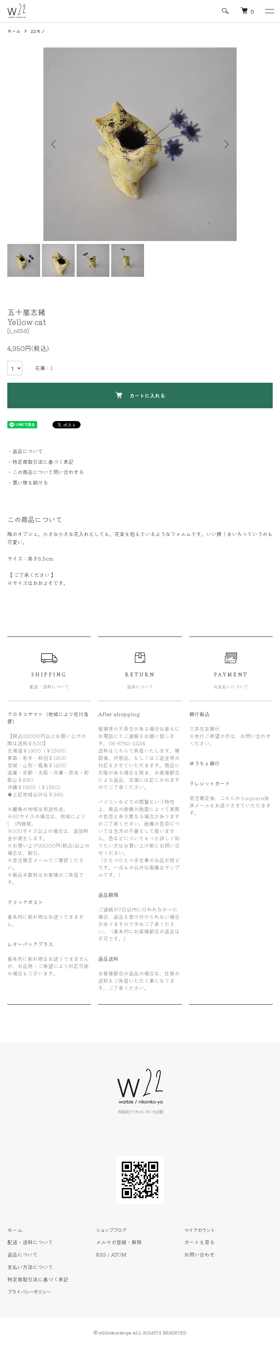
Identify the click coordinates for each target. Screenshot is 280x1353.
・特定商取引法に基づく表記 (40, 461)
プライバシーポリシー (29, 1291)
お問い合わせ (199, 1254)
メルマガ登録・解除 (119, 1242)
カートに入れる (147, 395)
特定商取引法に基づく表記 (38, 1279)
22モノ (38, 31)
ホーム (13, 31)
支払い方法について (30, 1266)
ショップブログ (111, 1230)
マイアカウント (199, 1230)
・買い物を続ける (27, 482)
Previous (54, 144)
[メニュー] (269, 11)
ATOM (119, 1254)
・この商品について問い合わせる (45, 471)
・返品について (25, 451)
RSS (101, 1254)
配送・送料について (30, 1242)
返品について (22, 1254)
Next (225, 144)
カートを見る (199, 1242)
